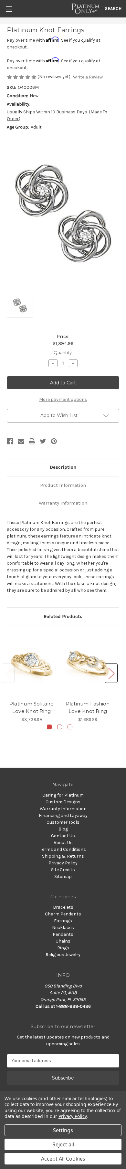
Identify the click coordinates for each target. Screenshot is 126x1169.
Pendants (63, 934)
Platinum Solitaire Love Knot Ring (31, 707)
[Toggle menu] (9, 9)
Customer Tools (63, 822)
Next (111, 673)
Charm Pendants (63, 914)
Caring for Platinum (63, 795)
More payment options (63, 399)
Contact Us (63, 836)
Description (63, 467)
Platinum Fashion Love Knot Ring (88, 707)
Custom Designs (63, 802)
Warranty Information (63, 503)
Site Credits (63, 869)
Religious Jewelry (63, 954)
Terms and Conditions (63, 849)
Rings (63, 948)
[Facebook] (10, 441)
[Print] (32, 441)
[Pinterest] (54, 441)
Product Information (63, 485)
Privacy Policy (63, 863)
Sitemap (63, 876)
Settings (63, 1130)
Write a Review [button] (88, 77)
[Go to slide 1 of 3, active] (49, 727)
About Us (63, 842)
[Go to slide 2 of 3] (59, 727)
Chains (63, 941)
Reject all (63, 1144)
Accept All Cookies (63, 1158)
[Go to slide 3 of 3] (70, 727)
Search (113, 8)
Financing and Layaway (63, 815)
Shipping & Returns (63, 856)
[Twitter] (43, 441)
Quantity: (63, 352)
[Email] (21, 441)
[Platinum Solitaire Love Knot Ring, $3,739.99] (31, 664)
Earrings (63, 921)
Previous (8, 673)
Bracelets (63, 907)
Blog (63, 829)
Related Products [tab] (63, 616)
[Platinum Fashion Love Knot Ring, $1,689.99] (87, 664)
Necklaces (63, 927)
